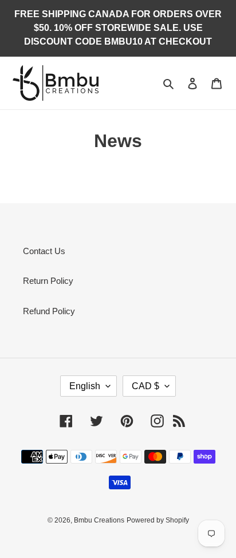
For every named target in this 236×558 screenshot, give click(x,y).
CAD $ (145, 386)
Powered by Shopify (158, 520)
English (84, 386)
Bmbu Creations (99, 520)
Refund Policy (49, 311)
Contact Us (44, 251)
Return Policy (48, 281)
